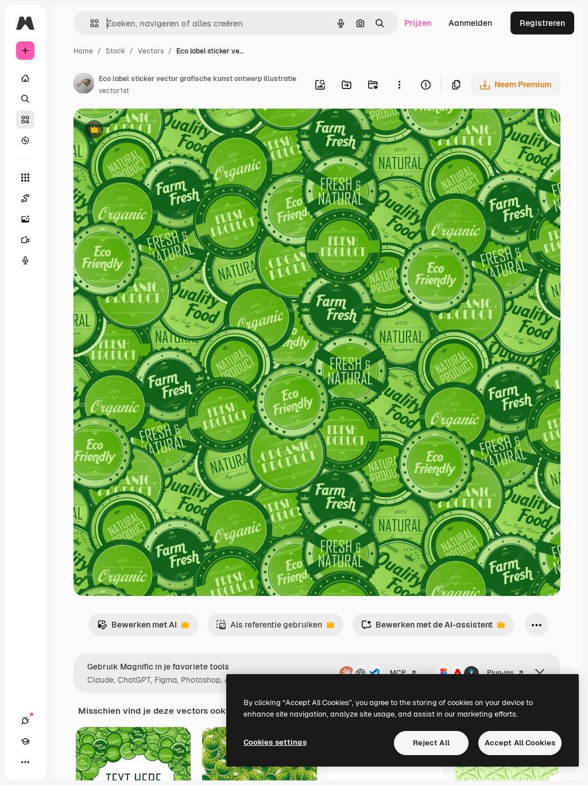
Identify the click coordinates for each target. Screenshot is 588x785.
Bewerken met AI (137, 627)
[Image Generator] (25, 219)
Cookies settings (275, 742)
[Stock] (25, 119)
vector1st (114, 90)
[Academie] (25, 741)
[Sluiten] (540, 673)
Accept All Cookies (520, 743)
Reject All (431, 743)
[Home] (25, 78)
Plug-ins (500, 673)
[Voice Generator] (25, 260)
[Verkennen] (25, 140)
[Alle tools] (25, 177)
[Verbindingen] (25, 720)
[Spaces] (25, 198)
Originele (149, 130)
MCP (398, 673)
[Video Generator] (25, 239)
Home (83, 51)
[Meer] (25, 762)
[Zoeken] (25, 99)
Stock (115, 51)
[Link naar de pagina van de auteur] (84, 85)
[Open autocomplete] (90, 23)
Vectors (151, 51)
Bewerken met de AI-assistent (427, 627)
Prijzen (417, 23)
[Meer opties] (399, 84)
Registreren (542, 23)
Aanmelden (470, 23)
